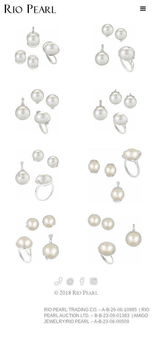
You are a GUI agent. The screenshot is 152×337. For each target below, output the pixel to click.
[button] (143, 9)
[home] (30, 9)
